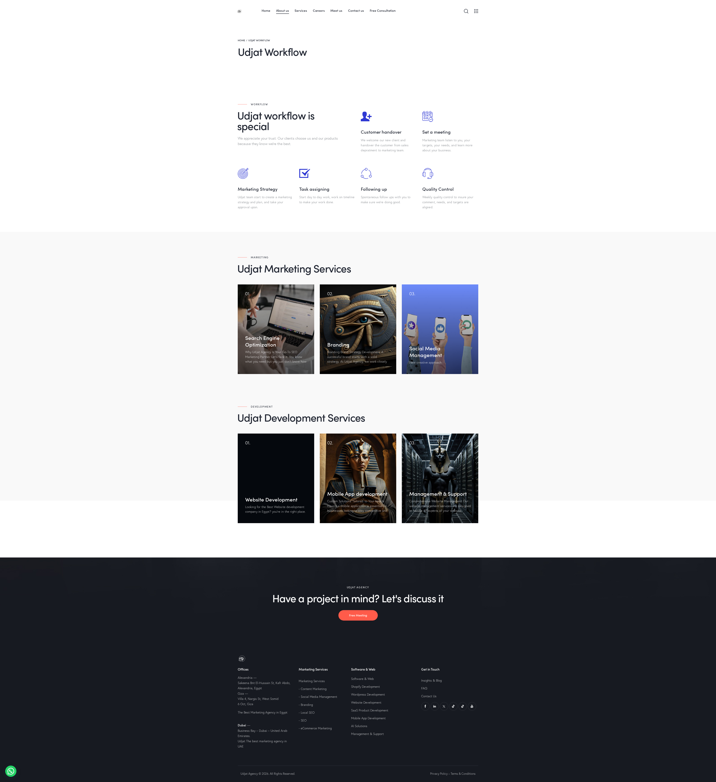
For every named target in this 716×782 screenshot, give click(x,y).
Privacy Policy (439, 773)
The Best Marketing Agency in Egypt (262, 712)
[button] (10, 771)
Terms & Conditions (463, 773)
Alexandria (245, 678)
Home (241, 40)
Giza (241, 693)
